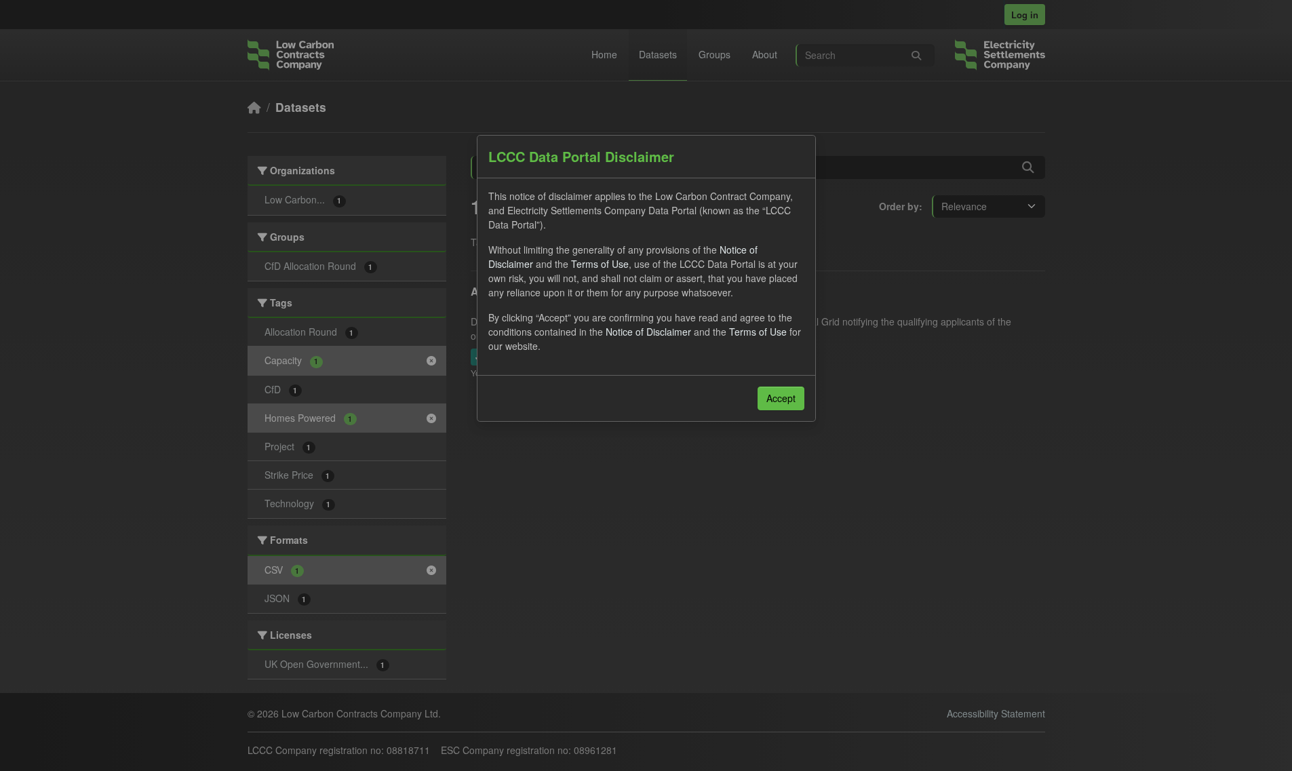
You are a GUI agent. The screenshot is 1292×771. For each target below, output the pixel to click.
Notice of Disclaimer (648, 331)
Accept (781, 398)
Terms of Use (600, 264)
